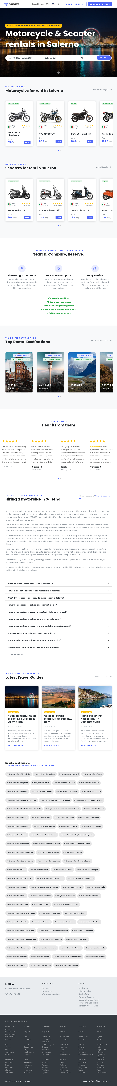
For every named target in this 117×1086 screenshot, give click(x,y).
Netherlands (28, 1062)
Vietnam (81, 1072)
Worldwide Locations (51, 994)
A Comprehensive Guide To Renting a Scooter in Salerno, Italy (22, 718)
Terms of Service (86, 997)
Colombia (46, 1037)
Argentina (46, 1026)
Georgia (81, 1044)
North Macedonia (85, 1055)
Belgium (27, 1032)
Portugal (81, 1065)
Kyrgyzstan (101, 1049)
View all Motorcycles (101, 89)
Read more (17, 654)
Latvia (7, 1055)
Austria (63, 1026)
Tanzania (9, 1072)
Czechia (8, 1039)
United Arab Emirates (10, 1027)
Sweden (63, 1067)
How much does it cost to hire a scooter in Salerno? (32, 605)
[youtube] (18, 994)
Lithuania (100, 1052)
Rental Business (100, 4)
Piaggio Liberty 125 (80, 210)
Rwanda (45, 1067)
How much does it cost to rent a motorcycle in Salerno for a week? (39, 626)
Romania (9, 1067)
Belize (99, 1032)
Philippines (28, 1065)
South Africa (101, 1072)
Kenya (81, 1049)
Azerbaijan (101, 1026)
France (26, 1044)
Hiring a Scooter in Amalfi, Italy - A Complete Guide (91, 718)
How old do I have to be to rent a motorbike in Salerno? (34, 591)
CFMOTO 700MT (47, 134)
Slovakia (8, 1070)
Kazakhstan (46, 1052)
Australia (82, 1026)
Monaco (45, 1055)
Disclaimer (83, 988)
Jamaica (45, 1049)
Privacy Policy (84, 991)
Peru (7, 1065)
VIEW (27, 142)
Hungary (63, 1047)
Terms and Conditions (88, 1003)
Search (104, 58)
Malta (26, 1060)
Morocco (27, 1055)
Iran (6, 1049)
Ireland (81, 1047)
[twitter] (6, 994)
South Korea (29, 1052)
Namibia (100, 1060)
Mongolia (9, 1060)
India (99, 1047)
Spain (99, 1039)
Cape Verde (83, 1037)
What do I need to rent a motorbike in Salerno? (30, 584)
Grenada (64, 1044)
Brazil (80, 1032)
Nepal (62, 1062)
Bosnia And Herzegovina (10, 1033)
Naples (45, 128)
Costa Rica (64, 1037)
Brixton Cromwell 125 (81, 134)
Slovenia (100, 1067)
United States (65, 1072)
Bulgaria (45, 1032)
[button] (58, 150)
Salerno (14, 128)
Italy (25, 1049)
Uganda (45, 1072)
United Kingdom (48, 1044)
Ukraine (27, 1072)
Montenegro (65, 1055)
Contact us (47, 991)
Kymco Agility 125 (16, 210)
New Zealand (83, 1062)
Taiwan (99, 1070)
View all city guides (101, 676)
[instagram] (15, 994)
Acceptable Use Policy (88, 1000)
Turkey (81, 1070)
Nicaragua (9, 1062)
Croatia (45, 1047)
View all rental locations (100, 341)
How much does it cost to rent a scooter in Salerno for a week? (37, 612)
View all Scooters (102, 167)
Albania (27, 1026)
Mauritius (45, 1060)
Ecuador (63, 1039)
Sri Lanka (82, 1052)
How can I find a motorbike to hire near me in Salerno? (34, 647)
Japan (62, 1049)
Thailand (45, 1070)
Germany (27, 1039)
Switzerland (10, 1037)
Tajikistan (64, 1070)
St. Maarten (28, 1070)
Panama (100, 1062)
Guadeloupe (102, 1044)
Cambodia (9, 1052)
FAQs (48, 4)
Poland (63, 1065)
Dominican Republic (46, 1040)
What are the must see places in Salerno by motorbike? (34, 640)
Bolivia (62, 1032)
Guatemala (28, 1047)
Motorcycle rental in (18, 774)
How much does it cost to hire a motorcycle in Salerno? (34, 619)
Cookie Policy (84, 994)
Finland (8, 1044)
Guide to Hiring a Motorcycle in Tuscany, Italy (58, 718)
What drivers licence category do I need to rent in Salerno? (36, 598)
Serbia (26, 1067)
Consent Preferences (88, 1006)
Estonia (81, 1039)
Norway (45, 1062)
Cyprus (100, 1037)
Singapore (82, 1067)
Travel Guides (38, 4)
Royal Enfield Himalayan (14, 134)
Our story (46, 988)
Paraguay (101, 1065)
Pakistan (45, 1065)
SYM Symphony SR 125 (49, 210)
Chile (26, 1037)
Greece (8, 1047)
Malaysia (82, 1060)
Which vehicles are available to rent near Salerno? (32, 633)
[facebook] (10, 994)
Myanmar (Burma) (101, 1056)
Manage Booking (75, 4)
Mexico (63, 1060)
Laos (62, 1052)
